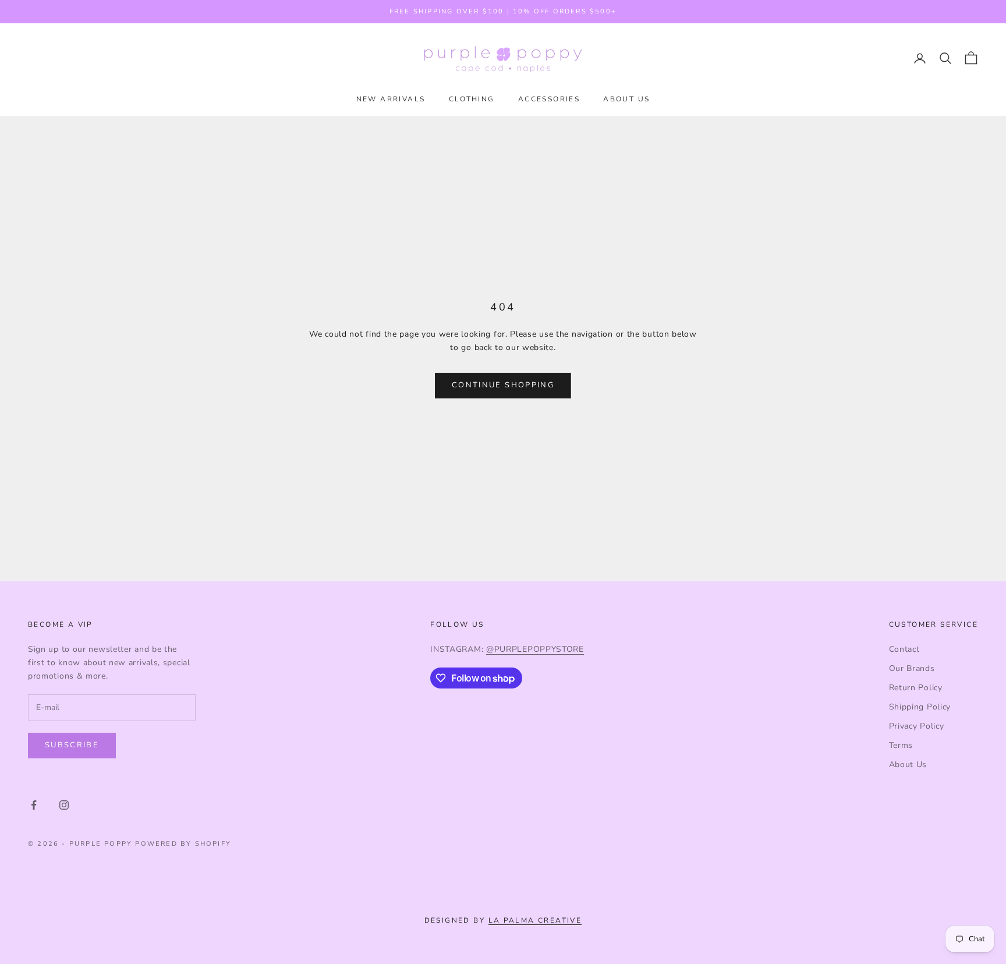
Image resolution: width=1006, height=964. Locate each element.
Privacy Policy (916, 726)
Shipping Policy (920, 706)
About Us (908, 764)
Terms (901, 745)
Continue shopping (503, 385)
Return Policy (916, 687)
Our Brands (912, 668)
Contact (904, 649)
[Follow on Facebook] (34, 805)
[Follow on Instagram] (64, 805)
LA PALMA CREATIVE (535, 920)
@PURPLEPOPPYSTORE (535, 649)
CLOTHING (472, 99)
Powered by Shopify (183, 843)
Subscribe (72, 745)
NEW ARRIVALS (391, 99)
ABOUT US (626, 99)
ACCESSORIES (549, 99)
